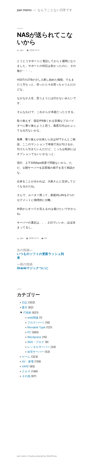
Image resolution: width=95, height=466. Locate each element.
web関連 (32, 317)
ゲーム (26, 356)
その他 (26, 376)
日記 (24, 302)
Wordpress (34, 337)
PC (45, 238)
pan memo (24, 10)
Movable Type (36, 327)
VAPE (25, 366)
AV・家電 (28, 361)
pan (21, 50)
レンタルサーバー (38, 347)
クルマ (26, 371)
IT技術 (27, 312)
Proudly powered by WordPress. (42, 456)
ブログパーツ (35, 322)
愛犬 (24, 307)
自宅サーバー (35, 351)
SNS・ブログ (35, 342)
